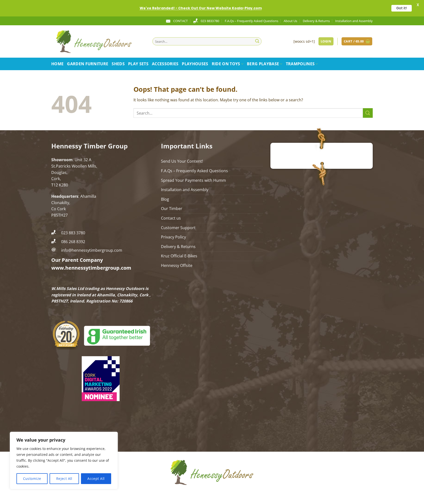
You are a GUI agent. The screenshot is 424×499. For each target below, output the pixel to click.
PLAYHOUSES (195, 63)
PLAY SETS (138, 63)
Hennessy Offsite (176, 265)
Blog (165, 199)
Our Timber (171, 208)
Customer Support (178, 227)
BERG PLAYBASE (263, 63)
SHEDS (118, 63)
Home (57, 63)
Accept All (96, 478)
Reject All (64, 478)
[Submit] (257, 41)
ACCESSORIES (165, 63)
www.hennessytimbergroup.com (91, 267)
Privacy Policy (173, 237)
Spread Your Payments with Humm (193, 180)
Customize (32, 478)
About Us (290, 21)
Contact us (171, 218)
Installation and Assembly (354, 21)
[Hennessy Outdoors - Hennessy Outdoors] (98, 41)
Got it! (401, 8)
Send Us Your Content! (182, 161)
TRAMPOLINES (300, 63)
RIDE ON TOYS (226, 63)
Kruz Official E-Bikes (179, 256)
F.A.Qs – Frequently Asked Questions (251, 21)
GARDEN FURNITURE (87, 63)
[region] (64, 460)
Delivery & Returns (316, 21)
